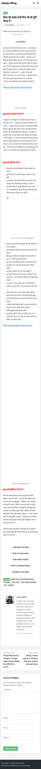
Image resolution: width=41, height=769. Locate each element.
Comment (8, 690)
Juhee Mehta (9, 25)
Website (6, 738)
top (5, 585)
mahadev (7, 582)
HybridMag (26, 766)
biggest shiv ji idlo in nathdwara (22, 579)
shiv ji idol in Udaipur (28, 582)
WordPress (14, 766)
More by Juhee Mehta (24, 633)
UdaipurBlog (9, 3)
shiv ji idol (16, 582)
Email (6, 728)
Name (6, 718)
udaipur (11, 585)
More (5, 13)
